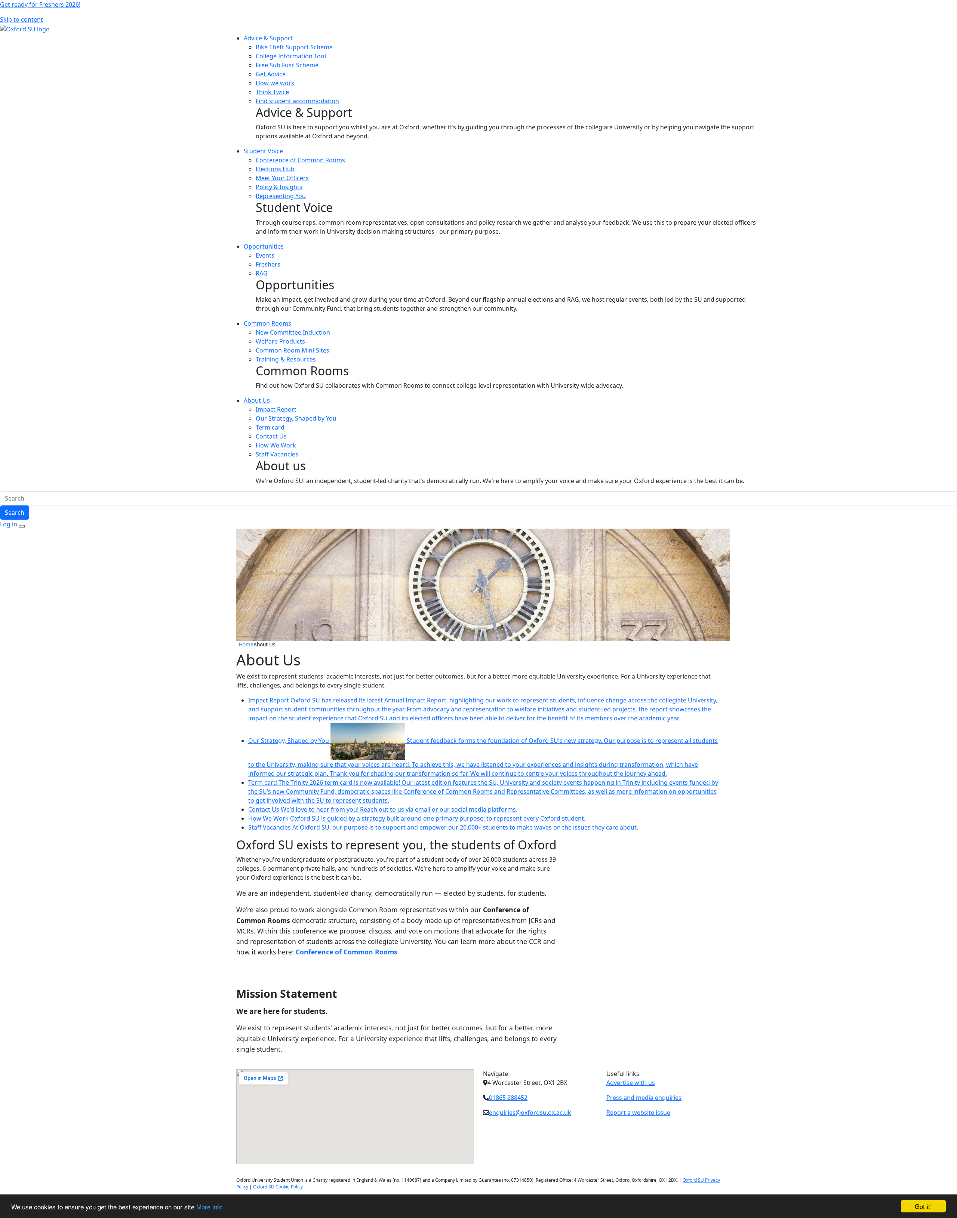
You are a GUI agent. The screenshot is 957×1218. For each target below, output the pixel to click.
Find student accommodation (297, 101)
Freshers (268, 264)
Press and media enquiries (643, 1098)
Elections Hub (275, 169)
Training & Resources (286, 359)
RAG (262, 273)
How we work (275, 83)
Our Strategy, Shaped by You (296, 418)
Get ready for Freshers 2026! (40, 4)
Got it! (923, 1206)
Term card (270, 427)
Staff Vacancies (277, 454)
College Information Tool (291, 56)
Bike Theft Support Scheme (294, 47)
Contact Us (271, 436)
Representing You (281, 196)
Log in (8, 524)
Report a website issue (638, 1112)
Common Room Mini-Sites (292, 350)
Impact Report (276, 409)
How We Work (276, 445)
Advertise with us (630, 1083)
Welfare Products (280, 341)
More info (209, 1206)
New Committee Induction (293, 332)
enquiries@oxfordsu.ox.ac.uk (530, 1112)
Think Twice (272, 92)
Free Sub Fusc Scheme (287, 65)
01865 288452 (508, 1098)
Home (246, 644)
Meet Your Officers (282, 178)
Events (265, 255)
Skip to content (21, 19)
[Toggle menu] (22, 526)
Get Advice (271, 74)
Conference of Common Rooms (300, 160)
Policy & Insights (279, 187)
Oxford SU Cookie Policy (278, 1187)
